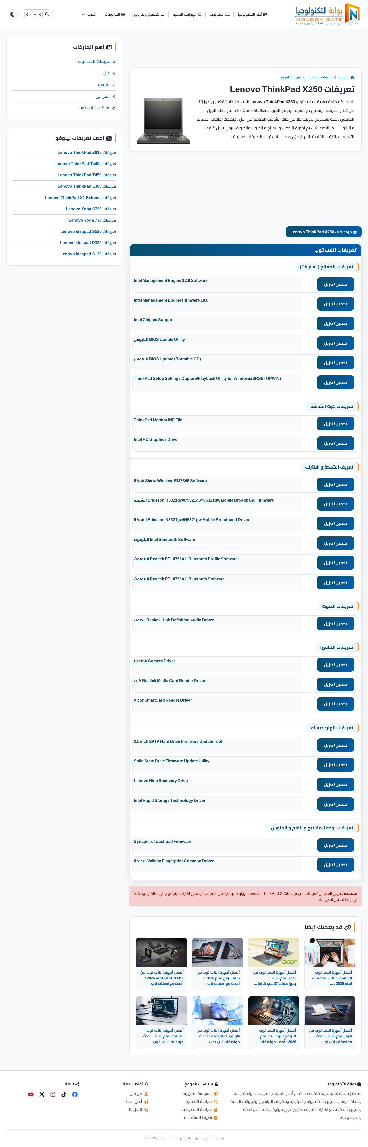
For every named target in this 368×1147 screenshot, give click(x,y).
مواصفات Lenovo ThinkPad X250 (321, 232)
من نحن (136, 1093)
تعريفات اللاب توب (320, 77)
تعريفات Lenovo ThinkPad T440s (85, 164)
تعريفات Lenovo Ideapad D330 (88, 243)
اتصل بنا (136, 1109)
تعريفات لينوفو (290, 77)
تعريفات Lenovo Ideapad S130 (88, 254)
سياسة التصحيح (199, 1101)
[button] (89, 14)
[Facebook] (75, 1094)
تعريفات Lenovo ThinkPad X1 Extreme (80, 198)
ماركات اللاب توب (94, 108)
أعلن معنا (134, 1101)
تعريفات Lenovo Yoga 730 (92, 220)
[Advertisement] (245, 52)
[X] (42, 1094)
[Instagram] (53, 1094)
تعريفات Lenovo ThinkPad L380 (87, 186)
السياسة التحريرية (197, 1093)
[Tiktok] (64, 1094)
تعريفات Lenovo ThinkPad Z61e (87, 153)
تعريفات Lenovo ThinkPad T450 (87, 175)
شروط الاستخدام (198, 1117)
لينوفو (104, 85)
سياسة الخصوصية (197, 1109)
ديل (106, 73)
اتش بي (103, 96)
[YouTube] (31, 1094)
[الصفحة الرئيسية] (327, 14)
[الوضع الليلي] (13, 14)
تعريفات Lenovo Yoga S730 (91, 209)
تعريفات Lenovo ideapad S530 (88, 232)
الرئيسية (344, 77)
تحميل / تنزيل (335, 284)
